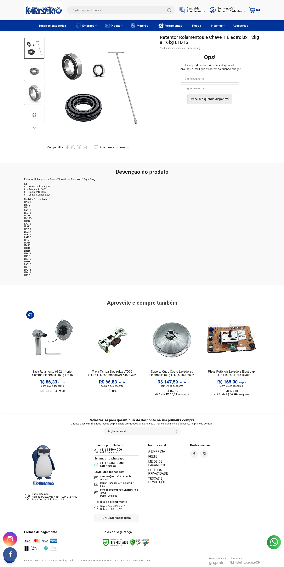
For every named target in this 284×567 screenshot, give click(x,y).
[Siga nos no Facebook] (194, 454)
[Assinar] (177, 431)
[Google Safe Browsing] (139, 542)
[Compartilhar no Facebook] (67, 147)
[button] (34, 48)
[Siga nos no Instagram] (204, 454)
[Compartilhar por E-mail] (85, 147)
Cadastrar (236, 11)
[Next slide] (34, 127)
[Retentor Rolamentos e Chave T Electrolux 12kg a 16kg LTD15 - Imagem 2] (34, 70)
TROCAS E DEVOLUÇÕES (158, 480)
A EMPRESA (156, 451)
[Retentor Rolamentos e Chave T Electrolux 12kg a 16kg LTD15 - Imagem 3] (34, 92)
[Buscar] (169, 10)
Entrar (221, 11)
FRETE (152, 456)
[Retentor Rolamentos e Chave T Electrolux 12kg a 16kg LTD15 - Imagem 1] (34, 48)
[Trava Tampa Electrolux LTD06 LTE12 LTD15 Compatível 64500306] (112, 354)
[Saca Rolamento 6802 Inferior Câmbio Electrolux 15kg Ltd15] (52, 354)
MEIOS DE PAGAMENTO (157, 463)
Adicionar (60, 374)
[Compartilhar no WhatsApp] (73, 147)
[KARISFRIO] (43, 10)
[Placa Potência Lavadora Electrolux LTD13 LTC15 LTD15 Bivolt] (231, 354)
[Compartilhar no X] (79, 147)
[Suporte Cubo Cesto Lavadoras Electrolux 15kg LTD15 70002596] (172, 354)
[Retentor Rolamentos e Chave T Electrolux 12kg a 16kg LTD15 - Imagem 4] (34, 114)
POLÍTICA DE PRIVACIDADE (158, 471)
